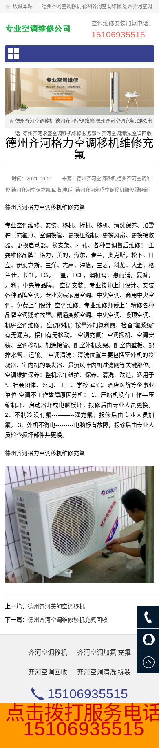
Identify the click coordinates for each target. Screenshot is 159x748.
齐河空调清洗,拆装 (104, 672)
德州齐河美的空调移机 (56, 606)
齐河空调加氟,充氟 (104, 652)
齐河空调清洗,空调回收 (127, 133)
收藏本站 (23, 6)
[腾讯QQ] (148, 640)
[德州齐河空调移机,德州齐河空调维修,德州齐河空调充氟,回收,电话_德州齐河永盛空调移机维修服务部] (39, 28)
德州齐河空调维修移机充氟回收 (68, 619)
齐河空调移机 (47, 652)
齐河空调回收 (47, 672)
